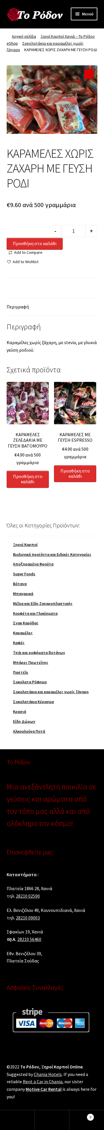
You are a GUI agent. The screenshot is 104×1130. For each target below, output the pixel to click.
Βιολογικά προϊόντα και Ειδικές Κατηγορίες (52, 554)
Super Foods (24, 573)
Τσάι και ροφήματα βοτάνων (39, 652)
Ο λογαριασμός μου (17, 1120)
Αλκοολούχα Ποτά (29, 731)
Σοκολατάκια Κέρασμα (33, 701)
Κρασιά (19, 711)
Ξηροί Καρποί (25, 544)
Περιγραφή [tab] (18, 307)
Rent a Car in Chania (42, 1081)
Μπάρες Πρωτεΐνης (30, 662)
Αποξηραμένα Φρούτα (33, 564)
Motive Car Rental (44, 1089)
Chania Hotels (48, 1074)
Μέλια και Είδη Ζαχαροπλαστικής (43, 603)
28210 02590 (28, 896)
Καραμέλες (23, 632)
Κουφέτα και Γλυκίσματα (35, 613)
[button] (88, 74)
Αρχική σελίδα (24, 36)
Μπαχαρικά (23, 593)
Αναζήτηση (52, 1120)
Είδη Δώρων (24, 721)
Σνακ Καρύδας (25, 623)
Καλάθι (80, 1115)
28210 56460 (29, 939)
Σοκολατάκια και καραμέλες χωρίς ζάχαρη (51, 691)
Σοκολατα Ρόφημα (30, 682)
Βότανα (20, 583)
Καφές (19, 642)
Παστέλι (20, 672)
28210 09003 (28, 918)
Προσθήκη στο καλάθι (35, 243)
